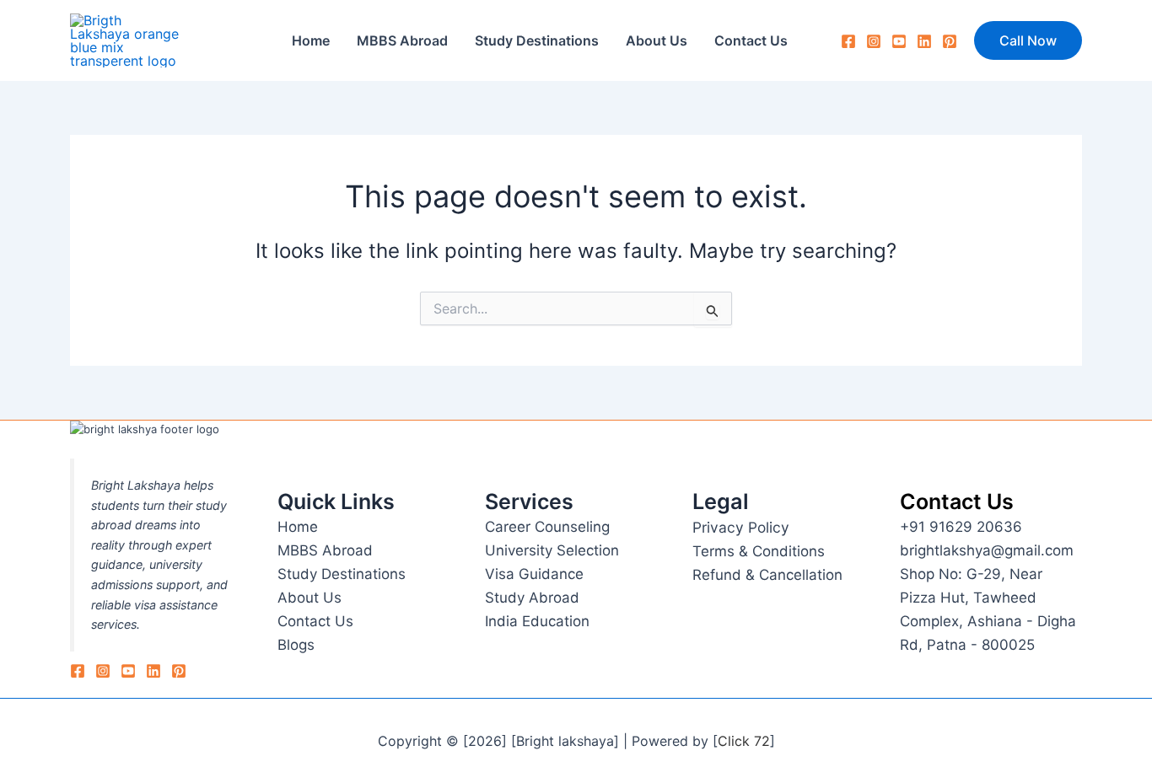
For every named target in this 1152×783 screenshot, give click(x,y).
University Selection (552, 550)
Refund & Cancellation (767, 574)
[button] (1028, 40)
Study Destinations (537, 40)
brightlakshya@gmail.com (987, 550)
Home (311, 40)
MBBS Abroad (402, 40)
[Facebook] (848, 41)
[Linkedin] (153, 670)
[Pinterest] (949, 41)
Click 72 (744, 740)
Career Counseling (547, 526)
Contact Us (751, 40)
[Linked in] (924, 41)
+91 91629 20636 (961, 526)
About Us (656, 40)
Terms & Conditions (758, 551)
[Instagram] (873, 41)
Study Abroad (532, 597)
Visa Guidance (534, 574)
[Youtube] (899, 41)
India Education (537, 621)
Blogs (296, 644)
